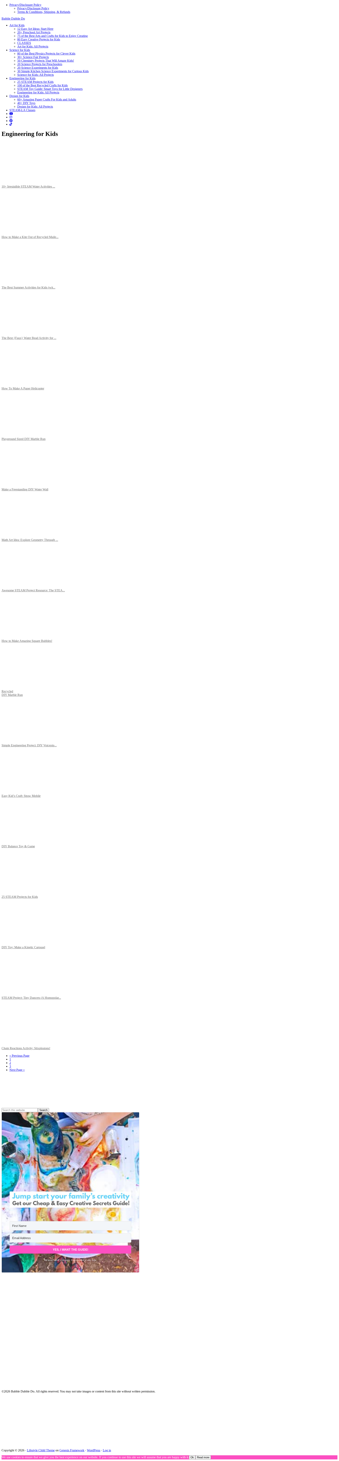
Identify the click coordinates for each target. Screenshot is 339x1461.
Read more (203, 1457)
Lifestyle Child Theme (41, 1450)
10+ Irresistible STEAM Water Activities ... (28, 186)
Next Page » (17, 1069)
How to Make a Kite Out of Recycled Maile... (30, 237)
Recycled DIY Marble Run (12, 693)
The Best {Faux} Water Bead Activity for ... (29, 338)
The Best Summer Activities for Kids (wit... (28, 287)
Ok (192, 1457)
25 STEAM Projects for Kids (20, 896)
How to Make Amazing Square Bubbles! (27, 641)
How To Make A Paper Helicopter (23, 388)
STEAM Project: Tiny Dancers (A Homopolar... (31, 997)
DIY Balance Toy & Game (18, 846)
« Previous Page (19, 1055)
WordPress (93, 1450)
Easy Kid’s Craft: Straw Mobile (21, 795)
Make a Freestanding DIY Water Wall (25, 489)
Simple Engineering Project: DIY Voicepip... (29, 745)
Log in (107, 1450)
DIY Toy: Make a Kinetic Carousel (23, 947)
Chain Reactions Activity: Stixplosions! (26, 1048)
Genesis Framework (71, 1450)
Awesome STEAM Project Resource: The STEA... (33, 590)
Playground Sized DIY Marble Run (24, 439)
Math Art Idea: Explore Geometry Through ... (30, 540)
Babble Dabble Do (13, 18)
